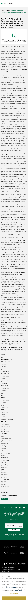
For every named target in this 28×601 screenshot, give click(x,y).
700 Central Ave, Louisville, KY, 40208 (11, 569)
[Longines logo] (14, 547)
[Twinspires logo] (14, 552)
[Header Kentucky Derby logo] (7, 3)
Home (2, 10)
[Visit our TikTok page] (20, 508)
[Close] (26, 574)
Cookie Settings (14, 593)
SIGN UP (4, 499)
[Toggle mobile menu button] (24, 3)
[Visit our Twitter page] (8, 508)
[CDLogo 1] (14, 563)
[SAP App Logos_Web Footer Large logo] (6, 552)
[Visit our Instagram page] (12, 508)
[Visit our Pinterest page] (16, 508)
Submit (14, 530)
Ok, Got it (14, 598)
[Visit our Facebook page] (4, 508)
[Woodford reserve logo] (6, 547)
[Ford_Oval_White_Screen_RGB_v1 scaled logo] (22, 546)
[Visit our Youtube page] (23, 508)
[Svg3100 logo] (22, 552)
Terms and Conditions (10, 587)
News (7, 10)
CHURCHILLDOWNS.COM (8, 567)
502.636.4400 (5, 571)
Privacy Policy (18, 590)
